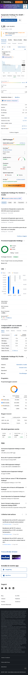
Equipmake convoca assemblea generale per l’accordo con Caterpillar (14, 228)
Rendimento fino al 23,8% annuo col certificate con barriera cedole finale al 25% (14, 540)
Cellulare (3, 598)
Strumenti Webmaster (6, 604)
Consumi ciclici (23, 367)
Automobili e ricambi (22, 364)
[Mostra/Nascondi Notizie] (9, 47)
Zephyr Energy (17, 433)
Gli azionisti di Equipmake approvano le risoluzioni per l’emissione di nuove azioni (13, 219)
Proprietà (14, 43)
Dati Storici (20, 43)
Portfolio (3, 601)
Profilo (9, 43)
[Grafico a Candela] (2, 47)
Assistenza (17, 601)
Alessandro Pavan (8, 534)
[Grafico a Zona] (4, 47)
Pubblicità (17, 598)
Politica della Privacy (5, 662)
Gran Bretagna (23, 373)
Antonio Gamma (7, 544)
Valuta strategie (8, 35)
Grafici (10, 40)
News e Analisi (18, 40)
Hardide (4, 433)
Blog (2, 595)
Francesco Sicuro (7, 524)
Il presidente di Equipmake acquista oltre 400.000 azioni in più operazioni (12, 210)
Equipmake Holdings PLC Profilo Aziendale (12, 358)
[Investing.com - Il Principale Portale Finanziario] (8, 2)
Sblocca (23, 82)
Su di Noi (17, 595)
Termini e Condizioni (5, 657)
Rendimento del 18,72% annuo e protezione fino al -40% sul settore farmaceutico (12, 530)
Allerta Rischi (4, 666)
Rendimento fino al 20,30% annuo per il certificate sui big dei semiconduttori (14, 521)
